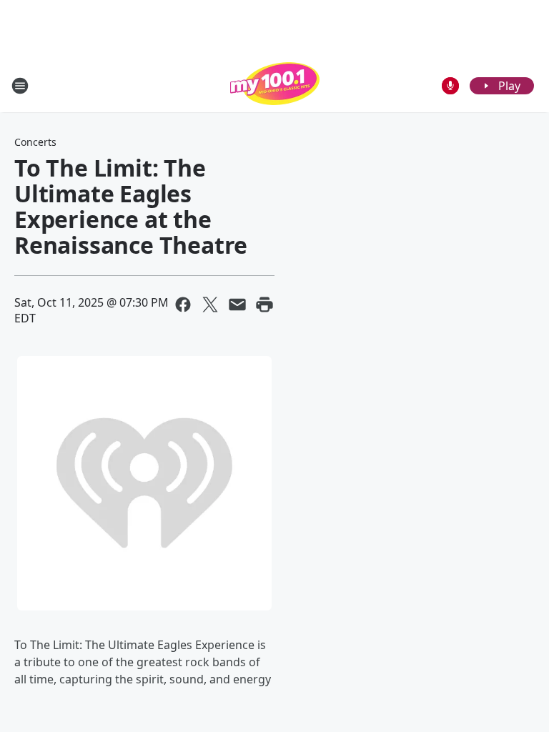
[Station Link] (275, 85)
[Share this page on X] (210, 305)
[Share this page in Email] (237, 305)
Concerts (35, 142)
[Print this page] (264, 305)
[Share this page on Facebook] (183, 305)
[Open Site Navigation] (20, 85)
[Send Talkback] (450, 85)
